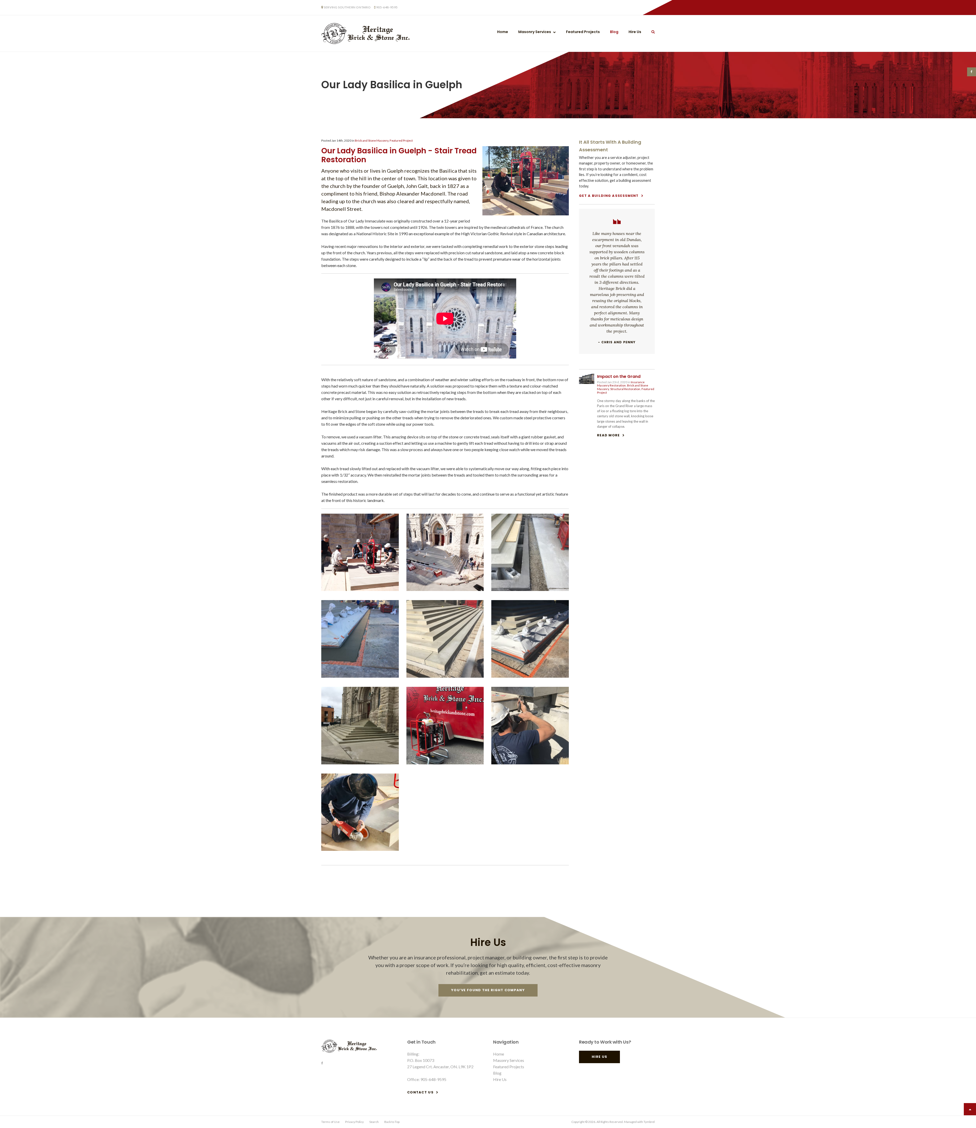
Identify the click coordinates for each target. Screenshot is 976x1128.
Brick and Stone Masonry (371, 140)
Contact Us (420, 1092)
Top (970, 1109)
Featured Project (401, 140)
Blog (614, 31)
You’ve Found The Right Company (488, 990)
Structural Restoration (625, 389)
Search (374, 1122)
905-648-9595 (387, 7)
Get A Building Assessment (609, 195)
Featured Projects (583, 31)
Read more (608, 435)
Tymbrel (649, 1122)
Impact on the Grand (618, 376)
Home (502, 31)
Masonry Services (534, 31)
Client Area (611, 7)
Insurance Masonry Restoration (621, 384)
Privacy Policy (354, 1122)
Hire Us (646, 7)
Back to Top (392, 1122)
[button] (360, 589)
